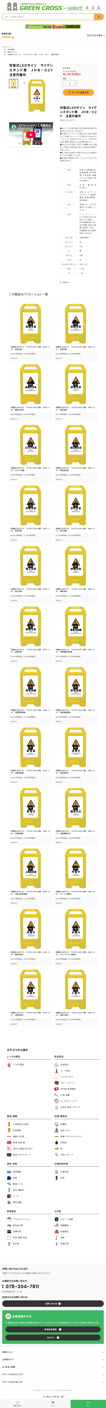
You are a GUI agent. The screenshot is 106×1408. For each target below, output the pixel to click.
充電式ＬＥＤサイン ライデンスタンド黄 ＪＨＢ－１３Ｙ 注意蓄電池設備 (75, 650)
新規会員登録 (51, 1329)
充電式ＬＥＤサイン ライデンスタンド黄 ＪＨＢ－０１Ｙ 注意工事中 (75, 1013)
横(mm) (69, 255)
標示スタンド (12, 52)
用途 (69, 170)
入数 (69, 273)
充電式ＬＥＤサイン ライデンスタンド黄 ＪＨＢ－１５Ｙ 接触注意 (75, 590)
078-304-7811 (22, 1286)
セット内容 (69, 192)
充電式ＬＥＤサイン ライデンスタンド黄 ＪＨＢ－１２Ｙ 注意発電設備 (30, 711)
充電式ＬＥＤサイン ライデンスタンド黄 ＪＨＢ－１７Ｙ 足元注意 (75, 529)
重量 (69, 268)
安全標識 (10, 49)
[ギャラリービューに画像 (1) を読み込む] (13, 83)
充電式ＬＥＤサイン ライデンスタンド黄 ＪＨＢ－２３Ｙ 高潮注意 (75, 348)
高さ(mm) (69, 246)
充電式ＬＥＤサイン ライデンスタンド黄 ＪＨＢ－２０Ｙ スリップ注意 (30, 469)
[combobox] (48, 17)
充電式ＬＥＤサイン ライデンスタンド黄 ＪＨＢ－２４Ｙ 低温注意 (30, 348)
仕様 (69, 214)
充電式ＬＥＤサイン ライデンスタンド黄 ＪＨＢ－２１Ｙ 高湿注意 (75, 408)
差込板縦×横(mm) (69, 264)
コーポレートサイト (51, 1396)
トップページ (7, 47)
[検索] (99, 17)
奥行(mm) (69, 242)
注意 (69, 204)
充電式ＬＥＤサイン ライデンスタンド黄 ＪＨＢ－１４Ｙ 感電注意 (30, 650)
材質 (69, 185)
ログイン (50, 1337)
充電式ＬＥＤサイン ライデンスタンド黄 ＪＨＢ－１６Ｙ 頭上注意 (30, 590)
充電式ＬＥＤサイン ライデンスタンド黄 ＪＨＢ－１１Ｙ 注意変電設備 (75, 711)
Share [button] (65, 282)
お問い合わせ (51, 1303)
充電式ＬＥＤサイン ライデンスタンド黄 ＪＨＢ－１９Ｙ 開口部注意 (75, 469)
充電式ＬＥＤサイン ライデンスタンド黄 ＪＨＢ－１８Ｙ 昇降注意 (30, 529)
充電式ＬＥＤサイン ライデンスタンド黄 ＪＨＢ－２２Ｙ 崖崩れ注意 (30, 408)
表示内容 (69, 237)
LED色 (69, 259)
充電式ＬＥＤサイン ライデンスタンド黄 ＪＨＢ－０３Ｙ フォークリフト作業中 (75, 953)
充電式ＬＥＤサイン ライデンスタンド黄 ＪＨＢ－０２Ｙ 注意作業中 (30, 1013)
